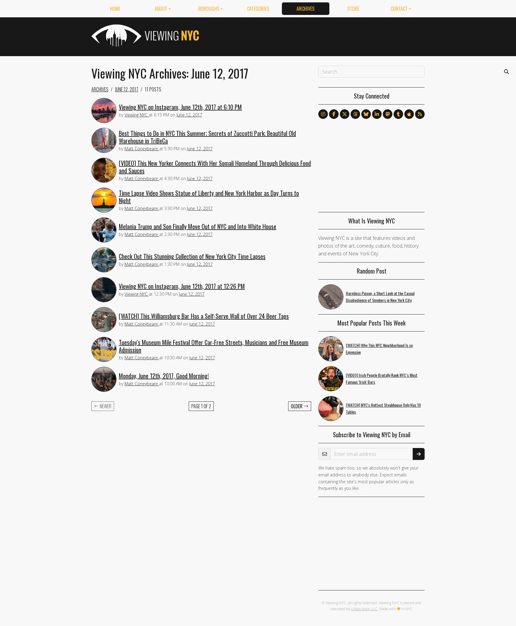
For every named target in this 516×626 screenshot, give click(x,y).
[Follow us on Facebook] (334, 114)
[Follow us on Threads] (355, 114)
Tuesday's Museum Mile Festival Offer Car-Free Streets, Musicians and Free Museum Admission (213, 346)
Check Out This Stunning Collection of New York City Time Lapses (192, 256)
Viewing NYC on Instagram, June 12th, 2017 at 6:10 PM (180, 106)
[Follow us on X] (344, 114)
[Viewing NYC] (144, 35)
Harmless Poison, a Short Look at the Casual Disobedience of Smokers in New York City (380, 296)
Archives (305, 8)
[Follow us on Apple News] (409, 114)
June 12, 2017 (126, 89)
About (161, 8)
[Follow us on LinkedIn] (377, 114)
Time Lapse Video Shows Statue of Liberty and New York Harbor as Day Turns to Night (209, 196)
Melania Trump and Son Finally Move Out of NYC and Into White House (197, 226)
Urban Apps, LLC (364, 608)
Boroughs (208, 8)
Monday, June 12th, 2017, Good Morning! (164, 375)
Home (115, 8)
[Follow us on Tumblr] (398, 114)
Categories (258, 8)
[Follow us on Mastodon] (387, 114)
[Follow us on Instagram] (323, 114)
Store (353, 8)
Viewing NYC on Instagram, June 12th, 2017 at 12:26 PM (182, 286)
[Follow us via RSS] (420, 114)
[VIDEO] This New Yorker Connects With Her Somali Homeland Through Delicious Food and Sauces (215, 167)
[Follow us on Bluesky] (366, 114)
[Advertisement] (316, 35)
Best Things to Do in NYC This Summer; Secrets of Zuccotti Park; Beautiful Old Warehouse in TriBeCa (207, 137)
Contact (399, 8)
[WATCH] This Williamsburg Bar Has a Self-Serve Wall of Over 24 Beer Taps (204, 316)
